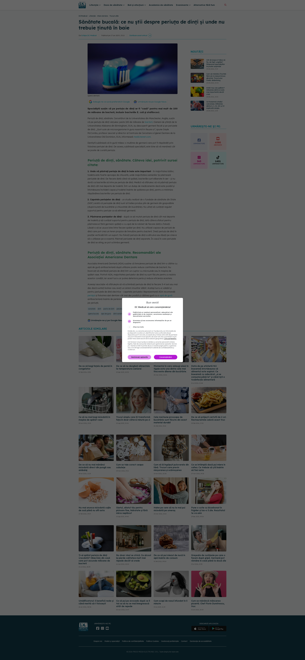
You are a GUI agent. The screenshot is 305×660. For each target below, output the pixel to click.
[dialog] (152, 330)
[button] (152, 327)
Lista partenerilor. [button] (170, 339)
